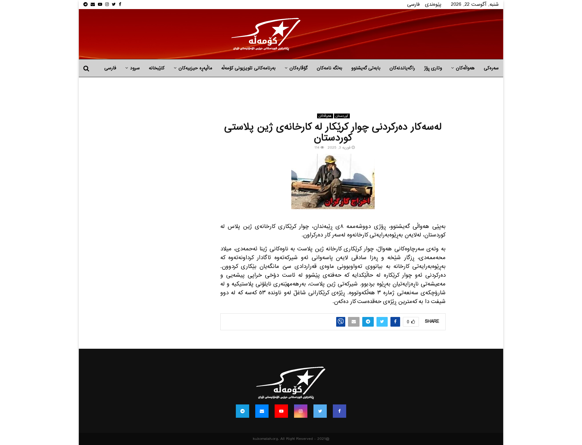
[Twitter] (320, 411)
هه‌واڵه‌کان (465, 68)
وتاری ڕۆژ (433, 68)
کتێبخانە (157, 68)
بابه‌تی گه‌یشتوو (365, 68)
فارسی (413, 4)
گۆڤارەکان (298, 68)
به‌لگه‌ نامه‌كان (329, 68)
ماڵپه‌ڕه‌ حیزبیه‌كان (195, 68)
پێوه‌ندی (433, 4)
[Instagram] (300, 411)
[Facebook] (339, 411)
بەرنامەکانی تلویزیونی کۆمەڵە (248, 68)
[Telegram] (242, 411)
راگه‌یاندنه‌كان (402, 68)
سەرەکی (491, 68)
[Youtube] (281, 411)
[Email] (262, 411)
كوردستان (342, 116)
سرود (135, 68)
